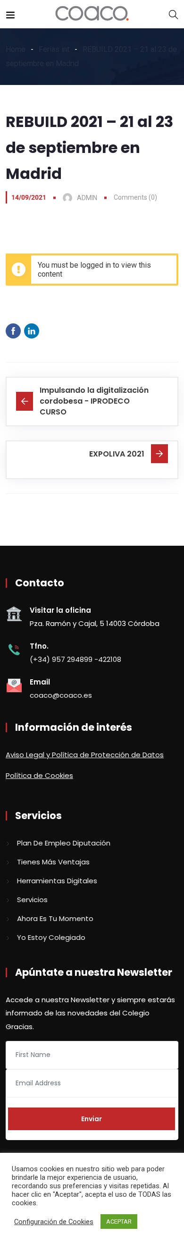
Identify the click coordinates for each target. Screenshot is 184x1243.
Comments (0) (135, 197)
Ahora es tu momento (55, 918)
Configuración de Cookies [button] (53, 1222)
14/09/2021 (28, 197)
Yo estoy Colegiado (51, 937)
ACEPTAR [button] (119, 1221)
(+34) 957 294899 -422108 (75, 659)
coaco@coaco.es (61, 695)
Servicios (32, 900)
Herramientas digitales (57, 881)
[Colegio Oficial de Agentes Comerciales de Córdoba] (92, 13)
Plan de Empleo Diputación (63, 843)
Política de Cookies (39, 775)
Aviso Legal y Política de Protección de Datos (85, 755)
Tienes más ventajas (53, 862)
